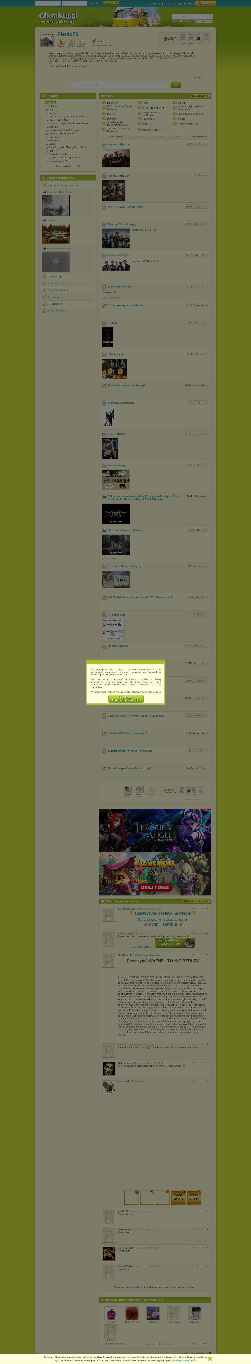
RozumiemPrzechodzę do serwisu (126, 699)
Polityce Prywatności (186, 1360)
